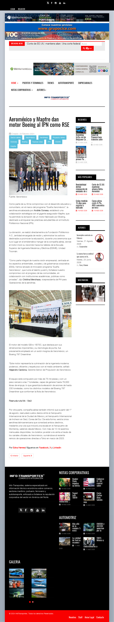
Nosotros (72, 617)
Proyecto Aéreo (59, 137)
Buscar (88, 48)
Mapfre (13, 146)
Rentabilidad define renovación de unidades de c (81, 188)
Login (12, 9)
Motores (14, 142)
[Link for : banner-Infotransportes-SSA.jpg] (57, 17)
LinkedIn (57, 447)
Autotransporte (66, 83)
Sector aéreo (16, 137)
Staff (80, 617)
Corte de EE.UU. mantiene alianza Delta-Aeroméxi (98, 188)
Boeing (24, 142)
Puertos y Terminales (32, 83)
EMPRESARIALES (85, 83)
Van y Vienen (83, 265)
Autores (41, 90)
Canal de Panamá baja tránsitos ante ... (97, 138)
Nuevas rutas (37, 142)
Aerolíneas (44, 137)
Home (14, 83)
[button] (29, 602)
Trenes (50, 83)
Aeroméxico (30, 137)
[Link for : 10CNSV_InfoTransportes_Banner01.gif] (57, 35)
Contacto (100, 617)
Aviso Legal (89, 617)
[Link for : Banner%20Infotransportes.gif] (57, 27)
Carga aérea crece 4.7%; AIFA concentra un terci (98, 204)
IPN (49, 142)
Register (21, 9)
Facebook (44, 447)
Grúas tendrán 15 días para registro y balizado (81, 204)
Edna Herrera (19, 447)
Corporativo (83, 247)
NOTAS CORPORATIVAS (21, 90)
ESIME (58, 142)
